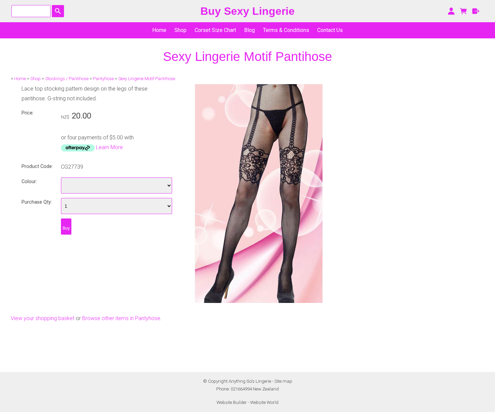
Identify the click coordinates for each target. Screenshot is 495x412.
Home (159, 30)
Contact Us (330, 30)
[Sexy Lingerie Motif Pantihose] (258, 301)
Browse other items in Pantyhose (121, 318)
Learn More (109, 147)
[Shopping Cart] (463, 11)
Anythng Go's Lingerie (250, 381)
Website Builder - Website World (247, 402)
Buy (66, 228)
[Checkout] (476, 11)
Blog (249, 30)
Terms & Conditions (286, 30)
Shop (180, 30)
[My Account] (451, 11)
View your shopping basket (42, 318)
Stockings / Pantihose (67, 78)
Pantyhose (103, 78)
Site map (283, 381)
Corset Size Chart (215, 30)
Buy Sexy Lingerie (247, 11)
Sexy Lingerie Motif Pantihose (146, 78)
